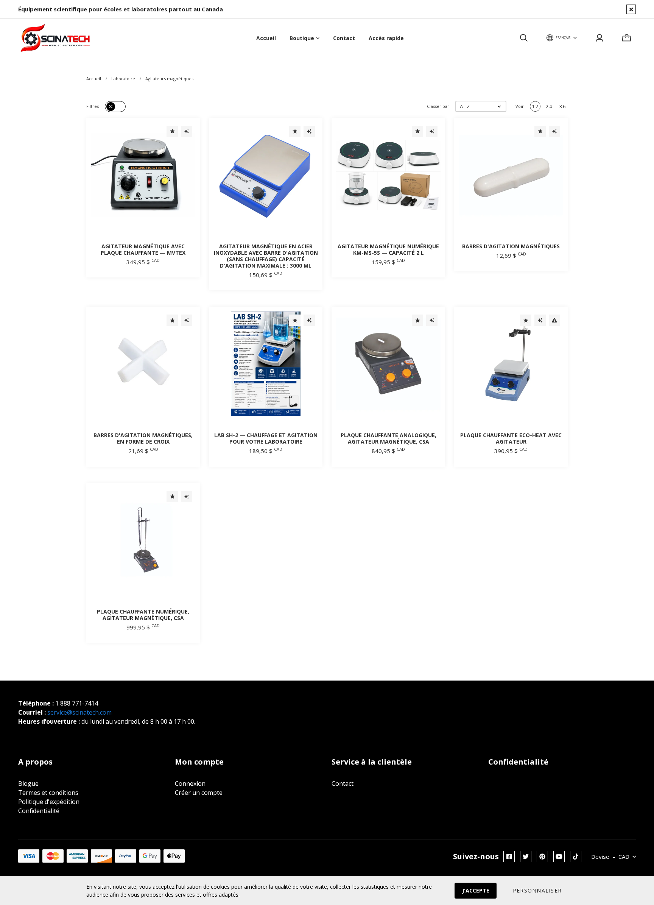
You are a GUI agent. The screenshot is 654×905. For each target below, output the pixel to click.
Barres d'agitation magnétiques (511, 246)
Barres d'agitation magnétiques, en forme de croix (143, 438)
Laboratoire (123, 78)
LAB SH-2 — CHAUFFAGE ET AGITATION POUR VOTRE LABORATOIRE (266, 438)
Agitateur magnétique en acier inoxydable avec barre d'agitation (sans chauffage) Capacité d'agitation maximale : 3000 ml (266, 256)
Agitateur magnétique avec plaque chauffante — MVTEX (143, 249)
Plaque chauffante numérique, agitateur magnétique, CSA (143, 615)
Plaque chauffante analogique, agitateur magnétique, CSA (388, 438)
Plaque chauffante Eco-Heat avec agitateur (511, 438)
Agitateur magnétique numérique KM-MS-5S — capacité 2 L (388, 249)
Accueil (93, 78)
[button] (480, 106)
